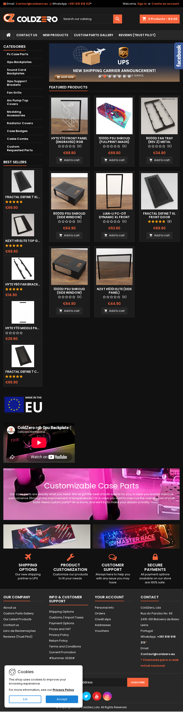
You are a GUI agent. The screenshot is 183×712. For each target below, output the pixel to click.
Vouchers (102, 631)
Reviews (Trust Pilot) (17, 637)
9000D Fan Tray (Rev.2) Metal (159, 140)
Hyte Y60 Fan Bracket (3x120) (22, 284)
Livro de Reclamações (19, 631)
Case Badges (17, 131)
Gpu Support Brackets (17, 83)
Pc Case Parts (17, 54)
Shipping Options (61, 611)
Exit (25, 699)
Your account (109, 597)
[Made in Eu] (22, 404)
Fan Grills (14, 92)
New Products (55, 35)
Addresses (103, 625)
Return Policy (58, 641)
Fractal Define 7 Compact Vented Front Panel (22, 371)
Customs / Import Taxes (66, 617)
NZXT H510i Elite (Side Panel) (114, 291)
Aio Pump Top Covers (17, 102)
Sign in (142, 4)
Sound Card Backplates (16, 71)
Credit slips (103, 619)
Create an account (165, 4)
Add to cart (69, 160)
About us (9, 607)
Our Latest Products (17, 619)
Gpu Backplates (19, 62)
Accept (62, 699)
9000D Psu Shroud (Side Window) (69, 215)
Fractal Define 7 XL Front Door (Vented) (22, 197)
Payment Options (61, 623)
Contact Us (26, 35)
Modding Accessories (16, 113)
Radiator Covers (20, 123)
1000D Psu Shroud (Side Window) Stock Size (69, 292)
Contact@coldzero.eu (32, 4)
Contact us (11, 625)
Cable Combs (17, 139)
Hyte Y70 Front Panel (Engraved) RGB (69, 140)
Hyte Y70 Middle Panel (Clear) (22, 328)
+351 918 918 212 (80, 4)
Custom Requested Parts (20, 148)
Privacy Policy (59, 635)
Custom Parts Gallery (93, 35)
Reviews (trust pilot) (137, 35)
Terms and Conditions (65, 646)
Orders (100, 613)
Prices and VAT (60, 629)
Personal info (104, 607)
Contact (150, 597)
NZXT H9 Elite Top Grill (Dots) (22, 241)
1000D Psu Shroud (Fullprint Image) (114, 140)
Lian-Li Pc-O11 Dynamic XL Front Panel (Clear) (114, 217)
